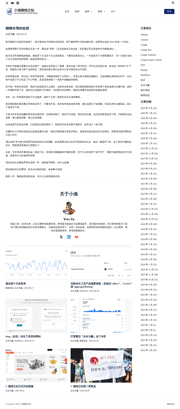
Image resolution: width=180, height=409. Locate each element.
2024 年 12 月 (147, 209)
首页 (67, 11)
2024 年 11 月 (147, 214)
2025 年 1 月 (146, 204)
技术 (143, 80)
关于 (113, 11)
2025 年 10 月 (147, 158)
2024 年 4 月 (146, 249)
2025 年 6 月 (146, 179)
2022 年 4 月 (146, 340)
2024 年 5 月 (146, 244)
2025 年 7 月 (146, 173)
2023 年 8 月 (146, 289)
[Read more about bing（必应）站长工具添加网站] (36, 315)
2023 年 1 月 (146, 325)
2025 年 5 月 (146, 184)
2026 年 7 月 (146, 113)
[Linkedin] (69, 237)
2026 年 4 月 (146, 128)
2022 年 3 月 (146, 345)
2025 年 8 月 (146, 168)
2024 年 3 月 (146, 254)
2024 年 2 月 (146, 259)
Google (144, 45)
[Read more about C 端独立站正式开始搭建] (36, 365)
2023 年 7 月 (146, 295)
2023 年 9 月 (146, 284)
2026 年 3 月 (146, 133)
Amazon (144, 40)
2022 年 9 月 (146, 330)
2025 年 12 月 (147, 148)
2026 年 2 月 (146, 138)
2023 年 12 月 (147, 269)
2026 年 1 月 (146, 143)
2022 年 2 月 (146, 350)
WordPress (84, 291)
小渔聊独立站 (24, 10)
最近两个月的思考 (16, 283)
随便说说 (10, 288)
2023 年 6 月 (146, 300)
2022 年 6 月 (146, 335)
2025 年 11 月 (147, 153)
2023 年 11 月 (147, 274)
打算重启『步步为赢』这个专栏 (88, 336)
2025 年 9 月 (146, 163)
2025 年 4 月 (146, 189)
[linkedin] (17, 3)
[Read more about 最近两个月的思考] (36, 262)
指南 (77, 11)
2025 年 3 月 (146, 194)
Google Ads (146, 50)
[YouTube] (76, 237)
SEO (143, 65)
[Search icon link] (173, 3)
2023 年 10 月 (147, 279)
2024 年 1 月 (146, 264)
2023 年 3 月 (146, 315)
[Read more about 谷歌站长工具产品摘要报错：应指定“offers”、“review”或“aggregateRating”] (101, 262)
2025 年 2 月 (146, 199)
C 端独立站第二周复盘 (83, 386)
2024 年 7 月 (146, 234)
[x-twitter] (7, 3)
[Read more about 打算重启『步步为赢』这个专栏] (101, 315)
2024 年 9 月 (146, 224)
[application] (90, 11)
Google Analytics (148, 55)
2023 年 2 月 (146, 320)
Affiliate (144, 34)
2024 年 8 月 (146, 229)
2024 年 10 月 (147, 219)
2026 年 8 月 (146, 108)
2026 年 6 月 (146, 118)
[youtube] (12, 3)
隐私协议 (170, 404)
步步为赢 (10, 34)
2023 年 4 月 (146, 310)
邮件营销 (145, 90)
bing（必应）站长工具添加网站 (23, 336)
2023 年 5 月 (146, 305)
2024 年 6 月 (146, 239)
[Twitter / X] (61, 237)
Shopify (144, 70)
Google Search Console (151, 60)
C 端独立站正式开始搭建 (19, 386)
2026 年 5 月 (146, 123)
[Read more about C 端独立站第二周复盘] (101, 365)
